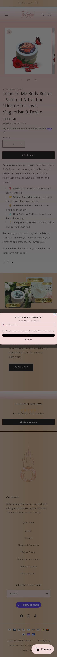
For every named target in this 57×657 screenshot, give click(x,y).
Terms (30, 331)
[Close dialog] (55, 314)
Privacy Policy (26, 331)
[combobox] (5, 325)
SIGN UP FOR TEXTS (28, 335)
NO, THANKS (28, 339)
